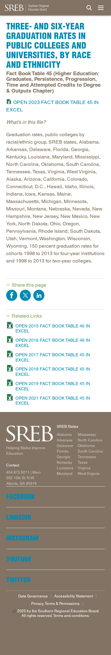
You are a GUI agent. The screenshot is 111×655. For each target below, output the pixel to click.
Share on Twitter (25, 295)
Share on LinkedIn (38, 295)
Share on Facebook (11, 295)
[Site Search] (89, 8)
